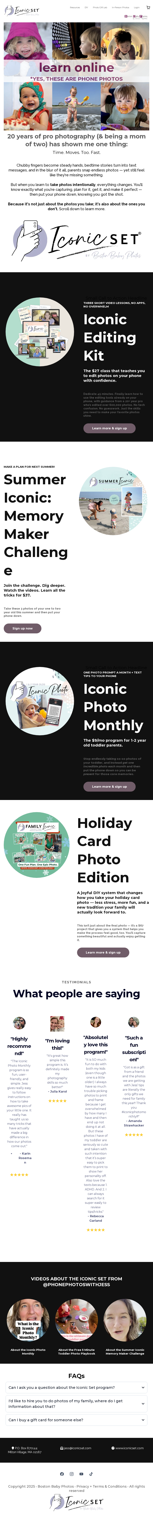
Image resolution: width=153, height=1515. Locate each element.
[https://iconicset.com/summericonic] (113, 501)
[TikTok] (91, 1474)
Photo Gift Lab (100, 7)
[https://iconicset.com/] (22, 11)
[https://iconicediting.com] (40, 331)
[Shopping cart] (148, 7)
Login (137, 7)
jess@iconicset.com (77, 1448)
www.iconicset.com (129, 1448)
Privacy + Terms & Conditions (101, 1486)
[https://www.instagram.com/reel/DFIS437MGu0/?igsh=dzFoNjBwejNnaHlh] (76, 1320)
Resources (75, 7)
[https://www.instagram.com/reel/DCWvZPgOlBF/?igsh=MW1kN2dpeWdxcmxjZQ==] (28, 1320)
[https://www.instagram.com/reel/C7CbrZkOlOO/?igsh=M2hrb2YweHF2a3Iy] (125, 1320)
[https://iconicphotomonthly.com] (40, 701)
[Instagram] (71, 1474)
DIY (86, 7)
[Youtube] (81, 1474)
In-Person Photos (120, 7)
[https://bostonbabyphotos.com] (97, 17)
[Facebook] (62, 1474)
